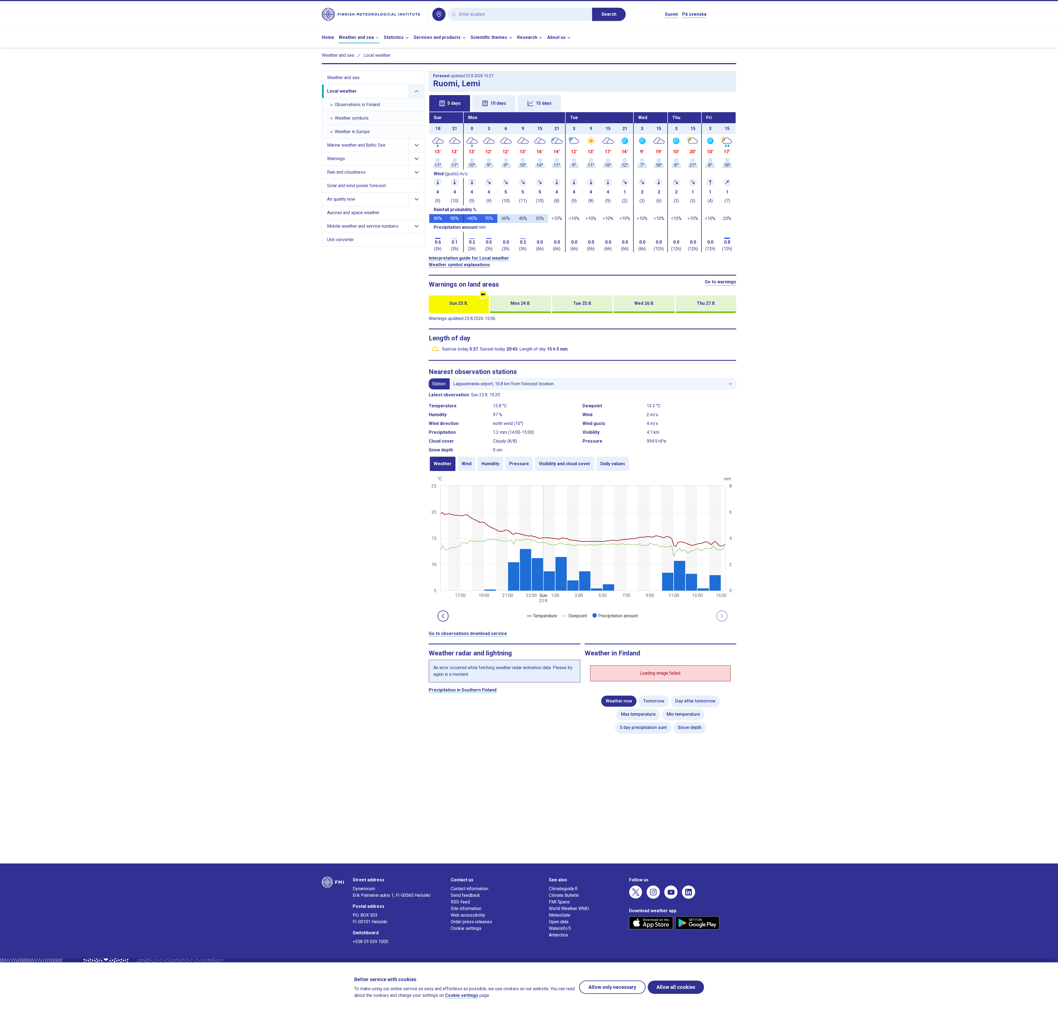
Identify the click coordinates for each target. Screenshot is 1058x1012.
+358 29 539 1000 (370, 941)
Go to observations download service (468, 633)
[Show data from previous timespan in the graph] (443, 615)
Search (608, 14)
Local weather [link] (376, 55)
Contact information (469, 888)
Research (527, 37)
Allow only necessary (612, 987)
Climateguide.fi (563, 888)
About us (556, 37)
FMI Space (559, 902)
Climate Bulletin (564, 895)
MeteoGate (559, 915)
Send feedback (465, 895)
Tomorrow (653, 701)
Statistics (394, 37)
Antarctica (558, 935)
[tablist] (582, 103)
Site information (466, 908)
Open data (558, 921)
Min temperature (683, 714)
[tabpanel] (582, 182)
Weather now (619, 701)
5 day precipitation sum (643, 727)
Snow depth (689, 727)
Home (328, 37)
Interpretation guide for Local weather (469, 258)
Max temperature (638, 714)
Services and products (437, 37)
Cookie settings (466, 928)
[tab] (449, 103)
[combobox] (523, 14)
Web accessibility (468, 915)
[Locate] (439, 14)
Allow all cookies (676, 987)
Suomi (671, 14)
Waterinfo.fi (560, 928)
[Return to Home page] (372, 14)
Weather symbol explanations (459, 264)
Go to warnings (720, 281)
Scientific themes (489, 37)
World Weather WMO (569, 908)
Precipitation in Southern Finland (462, 690)
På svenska (694, 14)
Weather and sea (356, 37)
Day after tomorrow (695, 701)
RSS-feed (460, 902)
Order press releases (471, 921)
